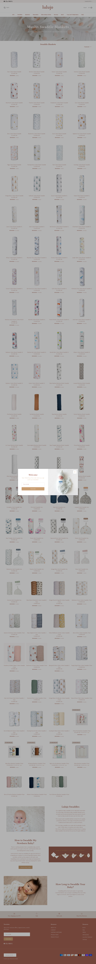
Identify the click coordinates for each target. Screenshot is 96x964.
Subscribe (33, 489)
